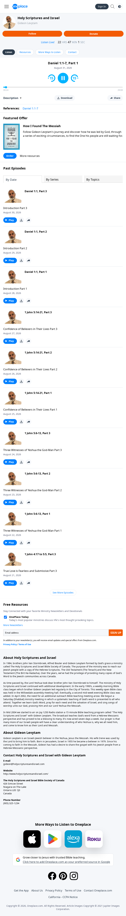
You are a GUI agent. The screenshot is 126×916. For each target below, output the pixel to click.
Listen (8, 52)
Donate (94, 33)
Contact (72, 52)
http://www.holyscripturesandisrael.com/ (25, 773)
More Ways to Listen (49, 52)
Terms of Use (73, 890)
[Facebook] (52, 876)
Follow (32, 33)
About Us (37, 890)
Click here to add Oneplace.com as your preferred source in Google (66, 862)
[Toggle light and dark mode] (119, 6)
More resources (30, 156)
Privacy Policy (53, 890)
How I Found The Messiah (42, 126)
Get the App (21, 890)
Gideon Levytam (28, 23)
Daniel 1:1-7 (30, 108)
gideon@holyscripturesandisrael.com (23, 764)
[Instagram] (74, 876)
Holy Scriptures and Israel (39, 18)
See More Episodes (63, 592)
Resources (25, 52)
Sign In (102, 6)
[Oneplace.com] (20, 6)
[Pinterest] (63, 876)
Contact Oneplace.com (98, 890)
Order (10, 155)
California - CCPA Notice (63, 897)
